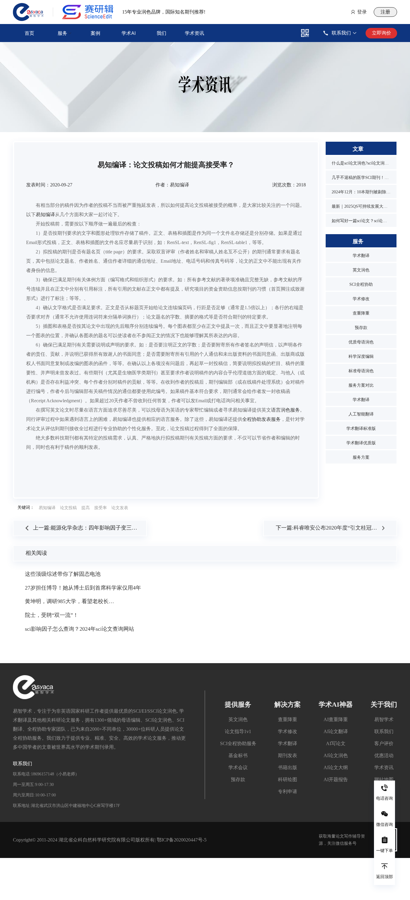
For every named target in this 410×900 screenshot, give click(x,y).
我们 (161, 33)
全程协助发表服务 (261, 419)
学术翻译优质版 (361, 443)
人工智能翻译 (361, 414)
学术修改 (361, 299)
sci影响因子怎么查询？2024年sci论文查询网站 (79, 629)
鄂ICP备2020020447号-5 (182, 839)
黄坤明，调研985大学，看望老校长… (69, 601)
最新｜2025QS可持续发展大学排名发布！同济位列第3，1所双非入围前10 (361, 206)
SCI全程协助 (361, 284)
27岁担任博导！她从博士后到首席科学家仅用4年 (83, 588)
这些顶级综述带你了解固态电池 (63, 574)
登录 (362, 11)
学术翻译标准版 (361, 428)
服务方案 (361, 457)
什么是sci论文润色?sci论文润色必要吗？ (361, 163)
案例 (95, 33)
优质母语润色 (361, 342)
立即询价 (381, 32)
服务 (62, 33)
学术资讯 (194, 33)
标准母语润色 (361, 371)
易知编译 (45, 214)
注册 (385, 11)
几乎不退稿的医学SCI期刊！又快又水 (361, 177)
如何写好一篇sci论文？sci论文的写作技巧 (361, 221)
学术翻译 (361, 255)
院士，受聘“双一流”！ (51, 615)
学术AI (129, 33)
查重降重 (361, 313)
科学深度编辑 (361, 356)
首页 (29, 33)
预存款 (361, 327)
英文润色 (361, 270)
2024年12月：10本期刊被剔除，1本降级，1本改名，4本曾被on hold (361, 192)
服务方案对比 (361, 385)
